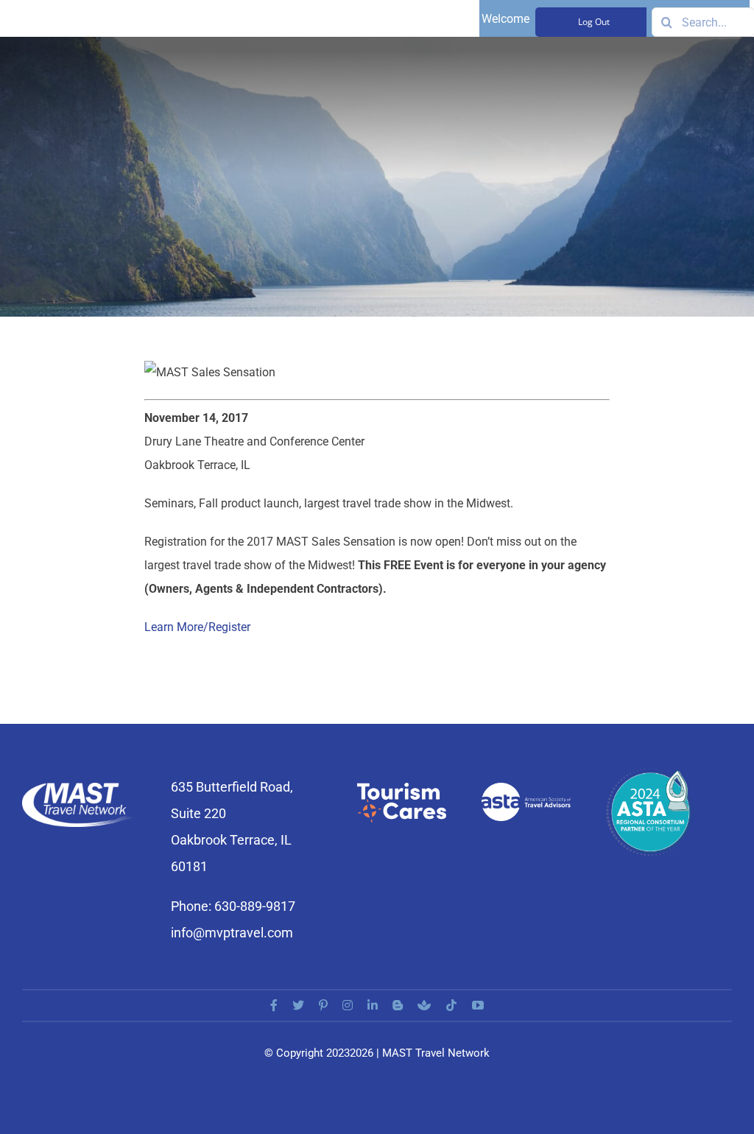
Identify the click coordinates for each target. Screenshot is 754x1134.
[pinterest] (323, 1005)
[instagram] (347, 1005)
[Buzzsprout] (424, 1005)
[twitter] (298, 1005)
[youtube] (478, 1005)
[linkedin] (372, 1005)
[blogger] (397, 1005)
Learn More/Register (197, 627)
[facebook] (274, 1005)
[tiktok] (451, 1005)
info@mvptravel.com (232, 932)
